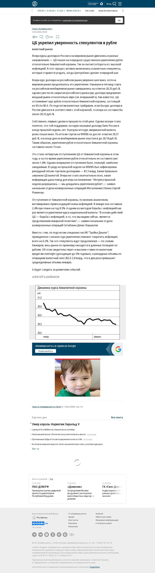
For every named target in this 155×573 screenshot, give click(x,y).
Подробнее (95, 567)
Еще (34, 448)
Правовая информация (107, 520)
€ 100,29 (50, 10)
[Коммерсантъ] (34, 3)
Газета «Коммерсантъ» (42, 28)
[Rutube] (59, 534)
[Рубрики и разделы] (120, 4)
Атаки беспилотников (108, 10)
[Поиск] (114, 4)
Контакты (73, 520)
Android (99, 513)
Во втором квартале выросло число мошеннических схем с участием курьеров (67, 444)
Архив (71, 516)
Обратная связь (103, 516)
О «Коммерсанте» (77, 513)
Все (51, 479)
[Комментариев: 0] (41, 37)
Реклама (72, 523)
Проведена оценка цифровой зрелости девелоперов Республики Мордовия (46, 493)
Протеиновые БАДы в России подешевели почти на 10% (62, 439)
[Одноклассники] (53, 534)
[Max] (65, 534)
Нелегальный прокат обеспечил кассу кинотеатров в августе (64, 434)
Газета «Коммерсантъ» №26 (46, 406)
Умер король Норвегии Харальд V (56, 424)
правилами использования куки (75, 20)
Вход (109, 3)
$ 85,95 (41, 10)
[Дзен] (46, 534)
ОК (119, 20)
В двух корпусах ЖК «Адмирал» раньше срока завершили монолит (117, 493)
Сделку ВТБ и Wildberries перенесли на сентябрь (53, 429)
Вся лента (117, 417)
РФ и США (89, 10)
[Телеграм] (34, 534)
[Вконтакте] (40, 534)
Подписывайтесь (45, 351)
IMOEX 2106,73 (72, 10)
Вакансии (73, 526)
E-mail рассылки (104, 523)
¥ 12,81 (60, 10)
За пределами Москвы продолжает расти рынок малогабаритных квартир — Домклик (80, 494)
